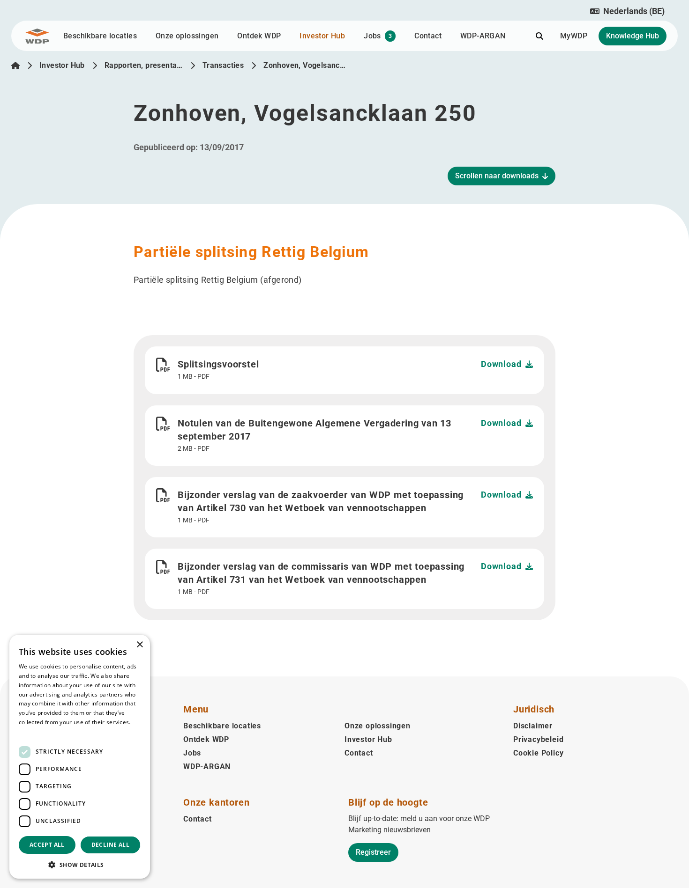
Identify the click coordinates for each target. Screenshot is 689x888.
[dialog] (79, 757)
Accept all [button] (47, 845)
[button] (627, 11)
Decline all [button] (110, 845)
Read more (34, 731)
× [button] (139, 644)
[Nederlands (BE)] (15, 65)
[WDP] (37, 36)
